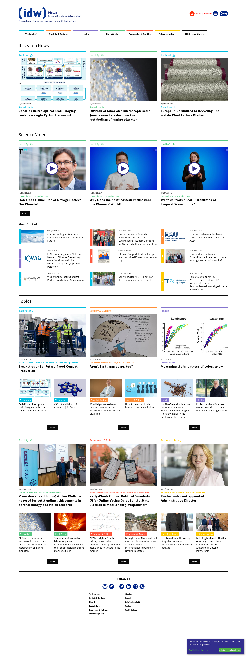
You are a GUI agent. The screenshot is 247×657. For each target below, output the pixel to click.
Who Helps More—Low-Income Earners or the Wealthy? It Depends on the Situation (105, 409)
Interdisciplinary (168, 34)
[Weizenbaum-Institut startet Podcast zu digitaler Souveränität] (32, 279)
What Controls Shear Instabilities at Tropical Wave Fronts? (188, 202)
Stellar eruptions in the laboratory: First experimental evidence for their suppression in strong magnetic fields (69, 544)
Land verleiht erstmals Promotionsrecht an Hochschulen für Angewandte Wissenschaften (208, 257)
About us (128, 594)
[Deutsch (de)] (215, 13)
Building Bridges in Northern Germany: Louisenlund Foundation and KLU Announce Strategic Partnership (212, 544)
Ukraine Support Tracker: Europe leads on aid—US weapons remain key (137, 257)
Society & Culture (58, 34)
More (25, 213)
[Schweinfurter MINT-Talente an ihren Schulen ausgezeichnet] (103, 279)
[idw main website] (224, 13)
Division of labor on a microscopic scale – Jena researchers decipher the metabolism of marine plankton (121, 115)
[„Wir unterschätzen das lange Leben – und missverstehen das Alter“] (175, 236)
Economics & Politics (140, 34)
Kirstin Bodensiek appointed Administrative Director (182, 498)
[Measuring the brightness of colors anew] (194, 335)
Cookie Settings (131, 610)
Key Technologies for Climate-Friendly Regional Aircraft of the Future (65, 237)
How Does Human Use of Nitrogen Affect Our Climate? (50, 202)
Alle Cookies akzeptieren (229, 650)
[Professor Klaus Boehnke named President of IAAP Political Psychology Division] (212, 388)
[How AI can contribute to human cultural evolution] (141, 388)
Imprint (128, 598)
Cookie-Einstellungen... (198, 650)
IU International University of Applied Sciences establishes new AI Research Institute (177, 543)
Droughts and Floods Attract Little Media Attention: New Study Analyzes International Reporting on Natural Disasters (141, 544)
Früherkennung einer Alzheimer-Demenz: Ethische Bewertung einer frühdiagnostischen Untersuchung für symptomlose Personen (65, 260)
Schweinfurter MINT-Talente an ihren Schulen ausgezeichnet (135, 278)
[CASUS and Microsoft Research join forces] (70, 388)
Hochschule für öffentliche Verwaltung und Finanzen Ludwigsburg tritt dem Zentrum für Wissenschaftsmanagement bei (137, 239)
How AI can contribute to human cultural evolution (139, 406)
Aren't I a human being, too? (111, 366)
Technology (31, 34)
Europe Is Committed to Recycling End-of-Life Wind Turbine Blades (191, 113)
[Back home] (50, 15)
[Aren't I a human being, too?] (123, 335)
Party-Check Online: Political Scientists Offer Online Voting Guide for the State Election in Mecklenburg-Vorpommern (120, 500)
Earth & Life (112, 34)
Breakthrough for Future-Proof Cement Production (48, 368)
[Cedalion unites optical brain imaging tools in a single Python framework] (52, 79)
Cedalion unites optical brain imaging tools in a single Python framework (47, 113)
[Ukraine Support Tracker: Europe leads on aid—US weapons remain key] (103, 256)
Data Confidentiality (133, 602)
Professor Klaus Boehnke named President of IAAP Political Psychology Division (212, 407)
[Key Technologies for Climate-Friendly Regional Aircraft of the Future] (32, 236)
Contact (128, 606)
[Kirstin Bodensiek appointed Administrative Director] (194, 465)
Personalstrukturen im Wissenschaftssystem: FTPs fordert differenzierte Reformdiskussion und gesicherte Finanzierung (208, 283)
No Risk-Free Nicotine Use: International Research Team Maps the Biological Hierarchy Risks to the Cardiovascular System (175, 410)
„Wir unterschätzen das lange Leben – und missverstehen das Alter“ (207, 237)
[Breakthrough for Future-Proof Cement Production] (52, 335)
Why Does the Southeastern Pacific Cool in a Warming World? (120, 202)
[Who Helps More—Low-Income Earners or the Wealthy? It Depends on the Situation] (106, 388)
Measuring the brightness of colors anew (192, 366)
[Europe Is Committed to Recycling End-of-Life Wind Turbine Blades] (194, 79)
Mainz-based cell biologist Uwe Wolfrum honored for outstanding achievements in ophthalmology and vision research (50, 500)
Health (85, 34)
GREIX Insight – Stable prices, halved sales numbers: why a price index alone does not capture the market (105, 544)
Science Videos (196, 34)
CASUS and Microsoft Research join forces (66, 406)
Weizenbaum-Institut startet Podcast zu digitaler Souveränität (66, 278)
